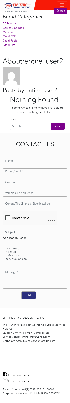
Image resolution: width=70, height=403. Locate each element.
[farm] (35, 263)
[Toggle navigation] (62, 5)
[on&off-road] (35, 256)
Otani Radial (10, 40)
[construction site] (35, 259)
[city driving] (35, 248)
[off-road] (35, 252)
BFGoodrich (10, 23)
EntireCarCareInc (19, 375)
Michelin (8, 32)
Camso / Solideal (14, 28)
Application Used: (14, 238)
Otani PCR (9, 36)
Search (60, 10)
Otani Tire (9, 45)
